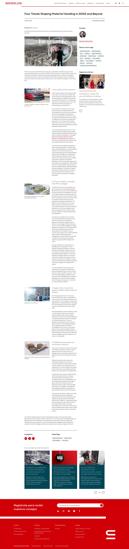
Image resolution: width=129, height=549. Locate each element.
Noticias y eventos (80, 534)
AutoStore (37, 536)
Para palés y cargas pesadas (41, 528)
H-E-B (62, 225)
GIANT (68, 225)
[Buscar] (123, 3)
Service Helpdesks (18, 534)
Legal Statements (36, 546)
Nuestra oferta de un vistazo (82, 528)
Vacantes (57, 528)
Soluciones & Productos (60, 3)
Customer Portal (79, 537)
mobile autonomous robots (66, 138)
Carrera (108, 3)
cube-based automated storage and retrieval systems (64, 136)
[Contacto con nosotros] (116, 3)
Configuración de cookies (61, 546)
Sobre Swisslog (100, 3)
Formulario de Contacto (20, 531)
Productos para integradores (41, 539)
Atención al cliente (80, 3)
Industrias (71, 3)
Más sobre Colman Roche (86, 41)
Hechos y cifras (79, 531)
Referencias (90, 3)
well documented (70, 189)
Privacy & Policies (48, 546)
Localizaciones (17, 528)
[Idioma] (119, 3)
